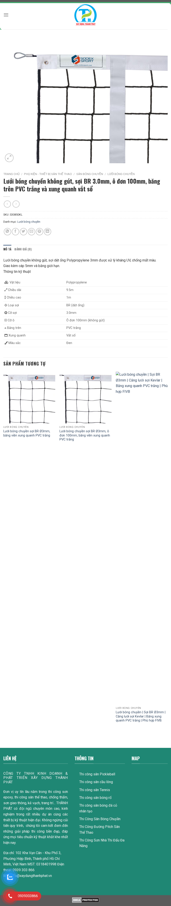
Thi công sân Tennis (94, 790)
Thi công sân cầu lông (96, 782)
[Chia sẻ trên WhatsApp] (7, 231)
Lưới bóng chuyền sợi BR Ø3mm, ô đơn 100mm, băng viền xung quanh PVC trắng (84, 435)
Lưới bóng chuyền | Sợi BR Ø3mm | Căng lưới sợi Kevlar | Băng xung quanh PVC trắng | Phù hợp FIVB (140, 716)
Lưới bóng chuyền (121, 174)
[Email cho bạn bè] (31, 231)
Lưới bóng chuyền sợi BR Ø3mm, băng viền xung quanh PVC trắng (26, 433)
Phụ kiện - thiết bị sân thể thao (48, 174)
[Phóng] (9, 157)
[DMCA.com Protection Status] (85, 900)
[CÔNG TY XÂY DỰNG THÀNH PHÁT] (85, 14)
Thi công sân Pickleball (97, 774)
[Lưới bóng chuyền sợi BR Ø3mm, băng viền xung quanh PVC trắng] (29, 397)
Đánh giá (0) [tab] (23, 249)
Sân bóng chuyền (89, 174)
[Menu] (6, 14)
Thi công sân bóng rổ (95, 798)
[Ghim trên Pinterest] (39, 231)
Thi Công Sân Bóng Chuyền (99, 819)
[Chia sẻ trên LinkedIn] (47, 231)
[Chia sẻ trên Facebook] (15, 231)
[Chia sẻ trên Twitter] (23, 231)
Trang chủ (11, 174)
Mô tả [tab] (7, 249)
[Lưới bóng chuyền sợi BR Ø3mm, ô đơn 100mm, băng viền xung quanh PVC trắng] (85, 397)
